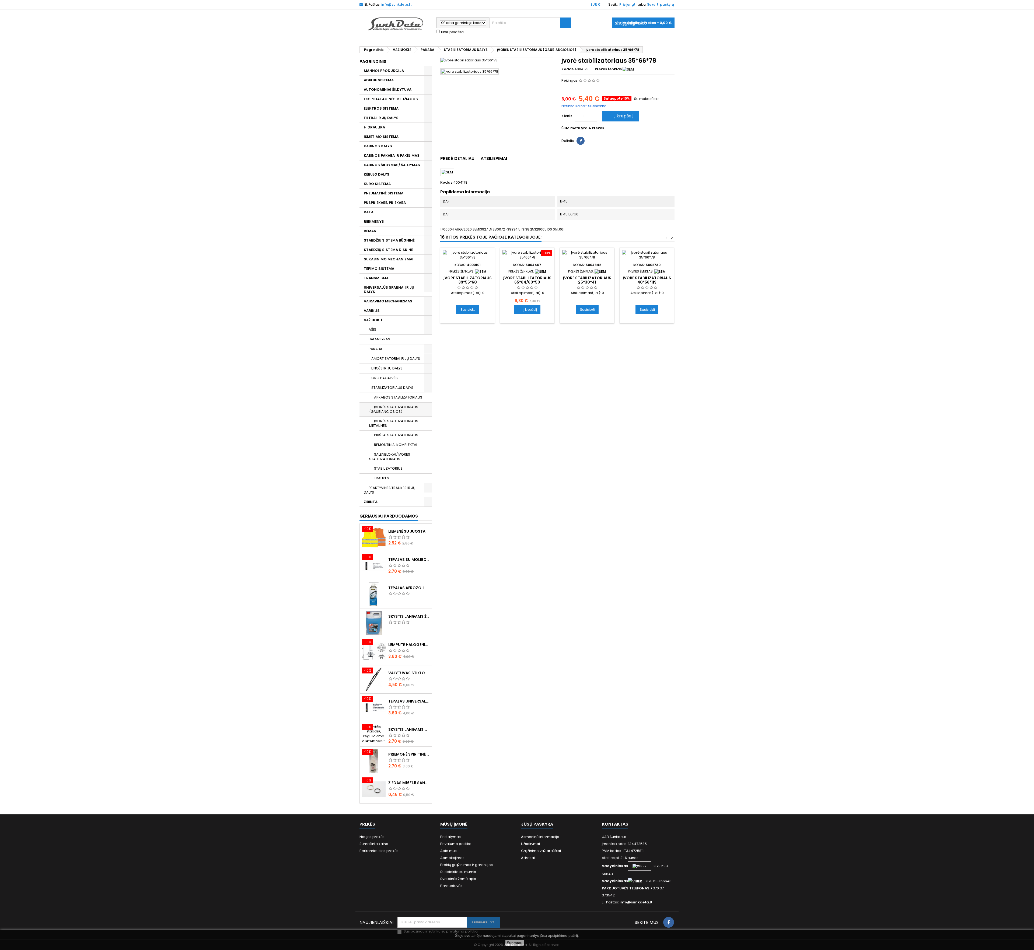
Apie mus (448, 850)
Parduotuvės (451, 885)
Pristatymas (450, 836)
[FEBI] (600, 271)
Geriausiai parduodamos (388, 516)
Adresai (528, 857)
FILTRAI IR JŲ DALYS (381, 117)
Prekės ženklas (608, 69)
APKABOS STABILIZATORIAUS (398, 397)
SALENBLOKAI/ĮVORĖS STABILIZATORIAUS (389, 457)
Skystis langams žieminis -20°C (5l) (409, 616)
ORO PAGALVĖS (384, 377)
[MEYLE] (480, 271)
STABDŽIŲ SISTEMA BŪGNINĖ (389, 240)
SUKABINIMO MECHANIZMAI (388, 259)
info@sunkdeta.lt (396, 4)
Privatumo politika (455, 843)
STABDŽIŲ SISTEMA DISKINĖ (388, 249)
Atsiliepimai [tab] (494, 158)
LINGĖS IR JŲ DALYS (387, 368)
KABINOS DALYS (378, 146)
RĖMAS (370, 230)
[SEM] (628, 69)
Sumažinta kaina (373, 843)
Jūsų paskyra (537, 824)
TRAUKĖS (381, 478)
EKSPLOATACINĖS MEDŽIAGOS (391, 99)
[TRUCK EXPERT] (540, 271)
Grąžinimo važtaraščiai (541, 850)
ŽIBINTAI (371, 501)
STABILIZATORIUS (388, 468)
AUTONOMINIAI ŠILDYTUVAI (388, 89)
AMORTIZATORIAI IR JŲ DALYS (395, 358)
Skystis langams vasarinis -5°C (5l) (409, 729)
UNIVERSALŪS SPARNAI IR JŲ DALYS (389, 289)
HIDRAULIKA (374, 127)
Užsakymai (530, 843)
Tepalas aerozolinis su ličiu (409, 588)
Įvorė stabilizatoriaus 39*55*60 (467, 280)
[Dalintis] (581, 141)
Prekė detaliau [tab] (457, 158)
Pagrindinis (372, 61)
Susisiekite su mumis (458, 871)
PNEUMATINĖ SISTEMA (383, 193)
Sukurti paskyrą (660, 4)
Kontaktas (615, 824)
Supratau (514, 943)
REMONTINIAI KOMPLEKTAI (395, 444)
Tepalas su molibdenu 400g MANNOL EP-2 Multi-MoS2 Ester (409, 559)
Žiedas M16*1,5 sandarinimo (409, 783)
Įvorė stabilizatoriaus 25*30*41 (587, 280)
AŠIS (372, 329)
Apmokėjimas (452, 857)
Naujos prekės (372, 836)
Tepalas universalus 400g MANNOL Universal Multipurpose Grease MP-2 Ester (409, 701)
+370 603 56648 (658, 880)
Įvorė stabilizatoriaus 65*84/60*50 (527, 280)
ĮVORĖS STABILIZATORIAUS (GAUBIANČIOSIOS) (393, 409)
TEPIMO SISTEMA (379, 268)
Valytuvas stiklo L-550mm (409, 673)
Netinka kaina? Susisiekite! (584, 106)
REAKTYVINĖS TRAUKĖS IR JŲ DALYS (389, 490)
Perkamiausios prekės (379, 850)
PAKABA (375, 348)
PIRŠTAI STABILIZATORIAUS (396, 435)
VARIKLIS (372, 310)
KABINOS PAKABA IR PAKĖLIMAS (392, 155)
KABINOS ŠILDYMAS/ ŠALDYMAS (392, 164)
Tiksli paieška (452, 32)
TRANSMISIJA (376, 278)
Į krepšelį (620, 116)
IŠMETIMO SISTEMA (381, 136)
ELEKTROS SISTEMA (381, 108)
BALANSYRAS (379, 339)
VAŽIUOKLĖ (373, 320)
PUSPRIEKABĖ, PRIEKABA (385, 202)
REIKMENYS (374, 221)
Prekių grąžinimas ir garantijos (466, 864)
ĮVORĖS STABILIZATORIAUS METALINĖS (393, 423)
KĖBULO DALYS (376, 174)
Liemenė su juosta (406, 531)
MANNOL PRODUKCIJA (384, 70)
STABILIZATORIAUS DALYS (392, 387)
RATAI (369, 212)
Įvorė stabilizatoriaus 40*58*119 (647, 280)
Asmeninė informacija (540, 836)
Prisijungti (627, 4)
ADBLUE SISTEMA (379, 80)
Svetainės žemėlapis (458, 878)
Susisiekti (468, 309)
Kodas (567, 69)
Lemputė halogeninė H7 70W (409, 644)
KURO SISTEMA (377, 183)
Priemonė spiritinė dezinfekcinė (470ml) (409, 754)
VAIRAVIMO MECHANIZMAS (388, 301)
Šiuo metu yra (574, 128)
